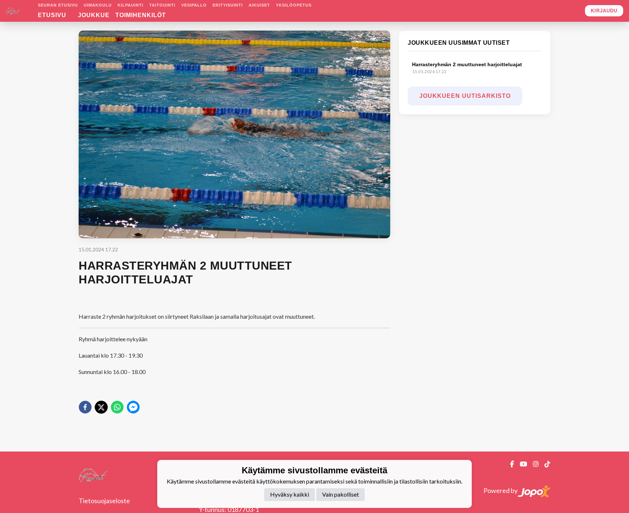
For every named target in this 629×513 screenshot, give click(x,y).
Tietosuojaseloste (104, 501)
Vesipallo (194, 5)
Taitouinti (162, 5)
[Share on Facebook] (85, 407)
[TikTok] (544, 464)
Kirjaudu (604, 10)
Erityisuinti (228, 5)
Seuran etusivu (58, 5)
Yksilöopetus (294, 5)
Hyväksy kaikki (289, 494)
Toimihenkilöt (140, 15)
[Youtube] (520, 464)
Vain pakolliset (340, 494)
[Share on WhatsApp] (117, 407)
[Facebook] (509, 464)
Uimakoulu (98, 5)
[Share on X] (101, 407)
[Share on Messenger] (133, 407)
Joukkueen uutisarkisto (465, 96)
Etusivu (52, 15)
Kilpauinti (130, 5)
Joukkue (94, 15)
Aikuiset (259, 5)
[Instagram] (533, 464)
